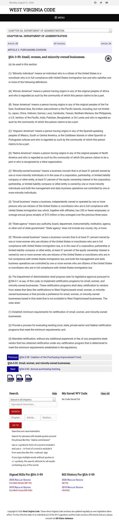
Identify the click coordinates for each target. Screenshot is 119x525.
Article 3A (106, 43)
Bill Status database (64, 518)
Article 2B (13, 43)
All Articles (59, 43)
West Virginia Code (32, 10)
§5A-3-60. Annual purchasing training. (35, 369)
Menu (61, 17)
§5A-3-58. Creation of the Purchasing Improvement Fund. (45, 357)
